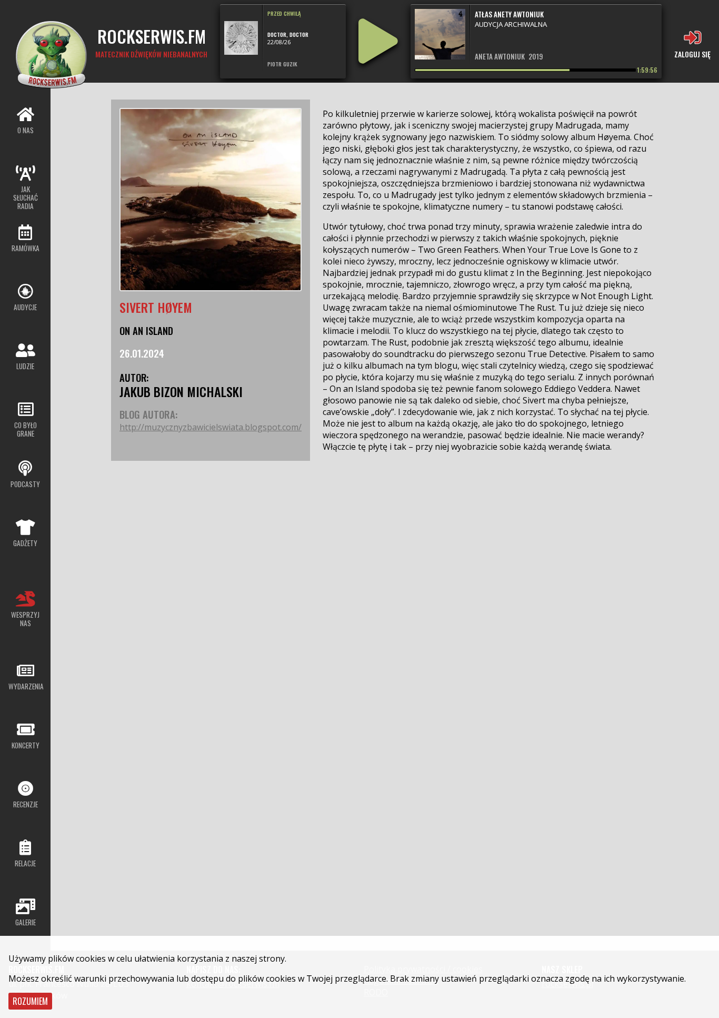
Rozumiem (30, 1001)
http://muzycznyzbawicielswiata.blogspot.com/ (210, 427)
